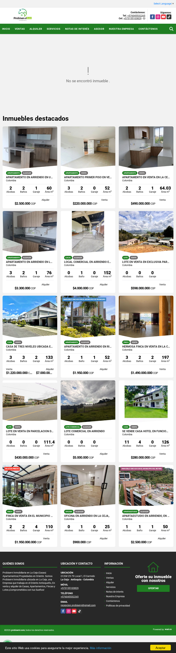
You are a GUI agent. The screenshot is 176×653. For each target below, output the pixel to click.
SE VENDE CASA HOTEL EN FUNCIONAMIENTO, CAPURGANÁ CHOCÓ (146, 431)
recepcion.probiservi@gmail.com (78, 605)
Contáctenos (148, 28)
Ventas (20, 28)
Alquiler (36, 28)
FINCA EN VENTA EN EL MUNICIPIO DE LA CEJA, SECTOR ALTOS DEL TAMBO (30, 516)
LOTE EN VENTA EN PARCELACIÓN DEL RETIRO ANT (30, 431)
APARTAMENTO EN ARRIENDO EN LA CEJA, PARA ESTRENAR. (30, 262)
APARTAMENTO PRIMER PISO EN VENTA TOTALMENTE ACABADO (88, 177)
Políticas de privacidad (118, 605)
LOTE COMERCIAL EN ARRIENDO (84, 431)
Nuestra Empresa (121, 28)
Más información (100, 648)
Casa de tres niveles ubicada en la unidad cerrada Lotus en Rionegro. (30, 346)
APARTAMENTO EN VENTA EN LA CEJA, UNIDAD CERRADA (146, 177)
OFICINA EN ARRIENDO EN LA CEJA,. (87, 516)
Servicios (53, 28)
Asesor (99, 28)
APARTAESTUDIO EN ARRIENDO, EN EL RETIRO (146, 516)
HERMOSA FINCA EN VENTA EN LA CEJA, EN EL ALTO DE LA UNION (146, 346)
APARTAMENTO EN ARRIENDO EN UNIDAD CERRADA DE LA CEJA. (30, 177)
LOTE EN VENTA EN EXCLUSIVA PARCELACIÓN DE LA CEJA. (146, 262)
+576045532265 (136, 15)
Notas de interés (77, 28)
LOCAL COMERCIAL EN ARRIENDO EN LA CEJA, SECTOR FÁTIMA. (88, 262)
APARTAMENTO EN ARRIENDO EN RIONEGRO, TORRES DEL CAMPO (88, 346)
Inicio (6, 28)
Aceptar (161, 647)
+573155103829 (132, 18)
